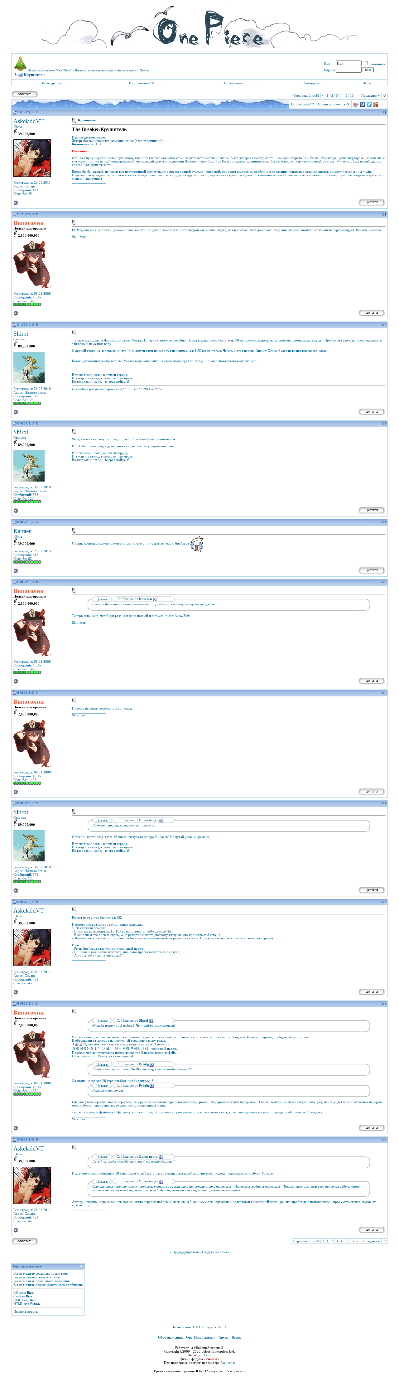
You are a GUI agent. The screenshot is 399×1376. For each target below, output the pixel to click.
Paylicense (227, 1362)
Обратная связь (170, 1337)
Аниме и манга (126, 70)
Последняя (370, 95)
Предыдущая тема (186, 1252)
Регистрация (51, 83)
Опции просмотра (331, 104)
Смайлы (19, 1296)
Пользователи (234, 83)
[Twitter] (369, 104)
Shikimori (79, 237)
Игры (367, 83)
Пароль (329, 70)
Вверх (236, 1337)
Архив (223, 1337)
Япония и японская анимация (94, 70)
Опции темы (300, 104)
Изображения (139, 83)
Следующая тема (214, 1252)
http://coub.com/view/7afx (171, 616)
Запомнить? (378, 64)
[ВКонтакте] (362, 104)
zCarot (207, 1355)
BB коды (19, 1292)
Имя (327, 63)
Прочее (144, 70)
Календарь (311, 83)
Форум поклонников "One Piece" (49, 70)
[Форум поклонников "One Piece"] (199, 25)
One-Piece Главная (200, 1337)
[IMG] (18, 1300)
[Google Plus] (376, 104)
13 (352, 95)
